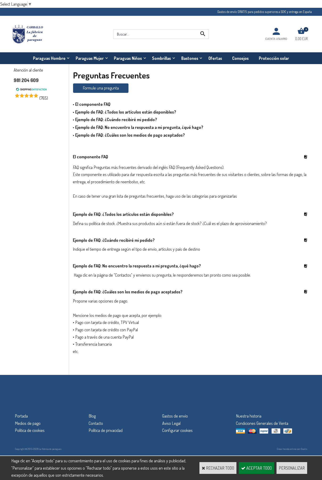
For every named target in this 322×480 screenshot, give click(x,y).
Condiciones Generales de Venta (262, 423)
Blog (92, 415)
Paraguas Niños (128, 58)
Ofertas (215, 58)
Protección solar (274, 58)
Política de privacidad (106, 430)
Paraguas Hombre (49, 58)
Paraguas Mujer (90, 58)
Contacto (96, 423)
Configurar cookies (177, 430)
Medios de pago (28, 423)
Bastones (189, 58)
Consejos (240, 58)
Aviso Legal (171, 423)
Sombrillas (161, 58)
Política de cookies (30, 430)
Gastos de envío (175, 415)
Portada (21, 415)
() (43, 98)
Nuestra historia (248, 415)
